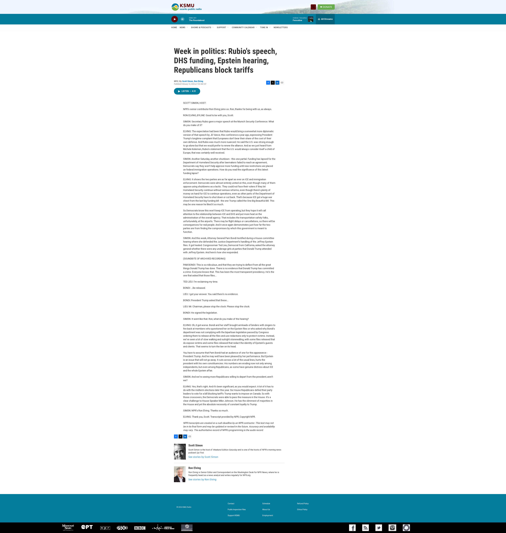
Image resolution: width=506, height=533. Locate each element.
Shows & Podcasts (201, 27)
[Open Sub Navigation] (187, 27)
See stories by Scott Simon (203, 456)
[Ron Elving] (180, 474)
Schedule (266, 504)
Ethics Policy (302, 510)
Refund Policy (303, 504)
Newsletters (281, 27)
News (182, 27)
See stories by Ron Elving (202, 479)
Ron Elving (198, 81)
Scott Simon (187, 81)
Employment (267, 515)
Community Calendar (243, 27)
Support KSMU (234, 515)
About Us (266, 510)
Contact (231, 504)
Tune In (264, 27)
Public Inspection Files (237, 510)
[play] (174, 19)
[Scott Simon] (180, 452)
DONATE (327, 7)
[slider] (186, 19)
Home (174, 27)
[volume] (182, 19)
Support (221, 27)
